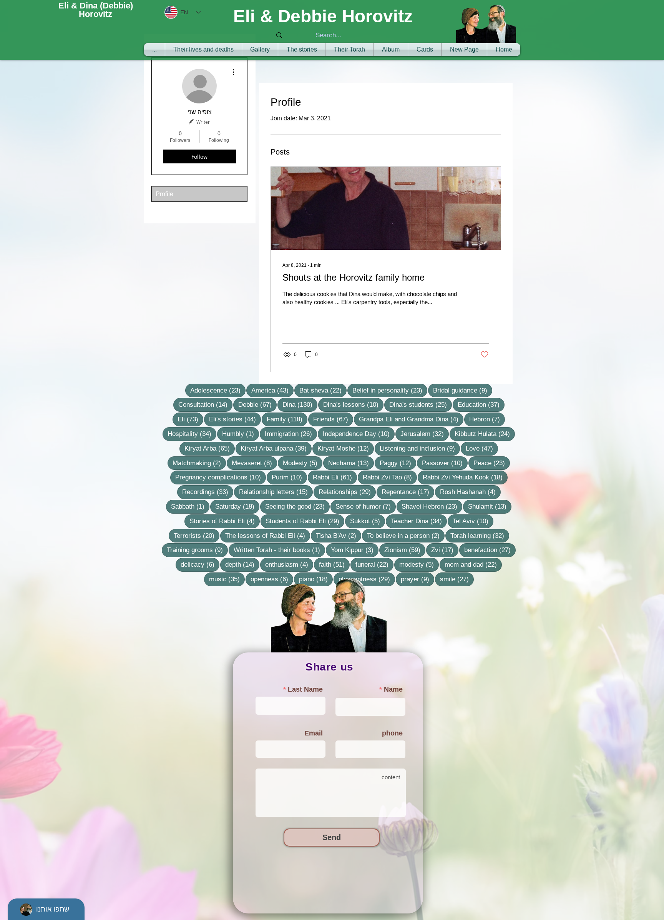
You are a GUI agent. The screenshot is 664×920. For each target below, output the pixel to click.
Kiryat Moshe (345, 448)
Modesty (302, 463)
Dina (299, 404)
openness (272, 579)
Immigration (291, 434)
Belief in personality (389, 390)
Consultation (205, 404)
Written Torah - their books (279, 550)
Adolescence (218, 390)
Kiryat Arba (209, 448)
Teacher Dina (419, 521)
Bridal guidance (462, 390)
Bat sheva (323, 390)
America (272, 390)
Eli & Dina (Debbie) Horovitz (95, 10)
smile (457, 579)
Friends (333, 419)
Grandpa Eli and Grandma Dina (411, 419)
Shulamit (489, 506)
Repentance (408, 492)
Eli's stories (235, 419)
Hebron (487, 419)
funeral (374, 564)
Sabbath (190, 506)
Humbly (240, 434)
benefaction (490, 550)
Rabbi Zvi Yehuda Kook (465, 477)
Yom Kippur (354, 550)
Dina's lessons (353, 404)
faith (334, 564)
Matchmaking (199, 463)
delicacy (200, 564)
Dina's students (420, 404)
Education (481, 404)
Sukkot (367, 521)
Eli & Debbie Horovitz (323, 16)
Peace (491, 463)
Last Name (305, 689)
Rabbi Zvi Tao (390, 477)
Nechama (351, 463)
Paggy (398, 463)
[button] (349, 49)
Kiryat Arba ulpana (276, 448)
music (227, 579)
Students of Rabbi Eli (305, 521)
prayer (417, 579)
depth (242, 564)
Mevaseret (254, 463)
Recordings (207, 492)
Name (393, 689)
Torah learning (479, 535)
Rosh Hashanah (470, 492)
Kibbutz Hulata (485, 434)
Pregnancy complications (220, 477)
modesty (419, 564)
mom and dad (473, 564)
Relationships (347, 492)
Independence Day (359, 434)
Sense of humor (365, 506)
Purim (289, 477)
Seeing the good (297, 506)
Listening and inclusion (420, 448)
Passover (445, 463)
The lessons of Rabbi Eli (267, 535)
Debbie (257, 404)
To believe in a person (406, 535)
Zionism (404, 550)
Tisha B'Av (338, 535)
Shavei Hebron (432, 506)
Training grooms (197, 550)
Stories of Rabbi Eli (224, 521)
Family (287, 419)
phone (392, 733)
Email (313, 733)
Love (482, 448)
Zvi (444, 550)
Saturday (237, 506)
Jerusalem (424, 434)
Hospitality (192, 434)
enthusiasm (289, 564)
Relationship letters (276, 492)
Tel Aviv (473, 521)
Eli (190, 419)
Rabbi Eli (335, 477)
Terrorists (196, 535)
